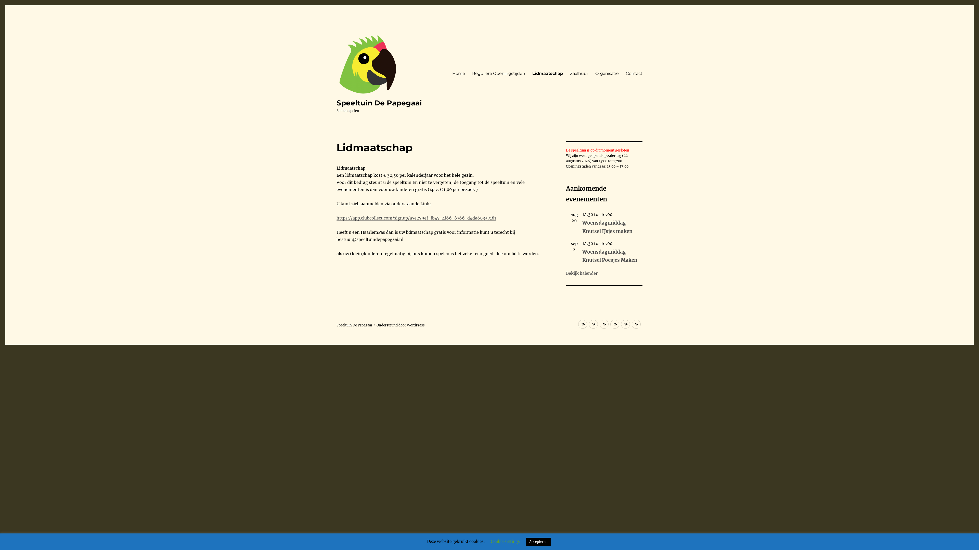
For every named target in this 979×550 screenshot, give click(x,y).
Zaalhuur (579, 73)
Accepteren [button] (538, 542)
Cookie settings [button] (505, 541)
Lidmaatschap (547, 73)
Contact (634, 73)
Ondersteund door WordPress (401, 325)
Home (458, 73)
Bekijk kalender (582, 273)
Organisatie (607, 73)
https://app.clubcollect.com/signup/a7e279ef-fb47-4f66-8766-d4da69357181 (416, 218)
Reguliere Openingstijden (498, 73)
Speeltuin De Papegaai (379, 103)
